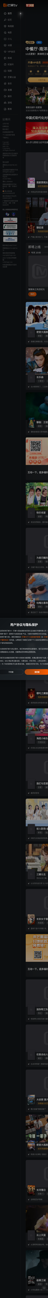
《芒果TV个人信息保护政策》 (31, 637)
